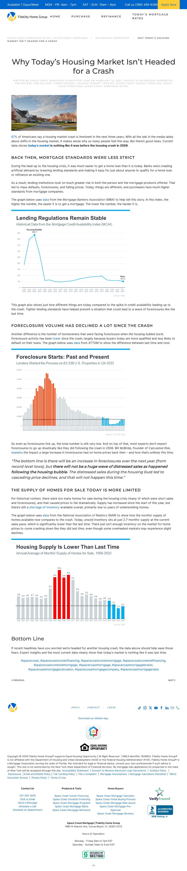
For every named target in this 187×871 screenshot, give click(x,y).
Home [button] (55, 16)
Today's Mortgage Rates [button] (150, 16)
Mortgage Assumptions (113, 774)
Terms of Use (59, 777)
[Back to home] (27, 16)
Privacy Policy (39, 777)
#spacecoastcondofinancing (59, 660)
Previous (19, 680)
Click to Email (27, 799)
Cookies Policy (158, 770)
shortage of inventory (44, 507)
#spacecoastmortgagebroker (132, 665)
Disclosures (14, 774)
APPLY (75, 707)
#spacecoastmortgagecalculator (50, 669)
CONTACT (93, 707)
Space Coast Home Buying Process (116, 799)
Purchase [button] (80, 16)
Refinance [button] (111, 16)
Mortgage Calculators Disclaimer (148, 774)
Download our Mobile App (93, 718)
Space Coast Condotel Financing (71, 799)
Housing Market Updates (96, 83)
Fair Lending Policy (64, 774)
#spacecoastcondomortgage (101, 660)
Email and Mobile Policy (37, 774)
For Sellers (43, 83)
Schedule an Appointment (27, 809)
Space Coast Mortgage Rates (106, 86)
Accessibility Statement (75, 770)
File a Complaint (88, 774)
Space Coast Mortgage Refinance (71, 810)
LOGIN (111, 707)
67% (14, 136)
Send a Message (27, 802)
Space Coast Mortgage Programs (71, 802)
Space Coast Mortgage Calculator (115, 795)
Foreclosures (64, 83)
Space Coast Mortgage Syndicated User (60, 80)
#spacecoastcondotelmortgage (55, 665)
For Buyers (23, 83)
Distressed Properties (156, 80)
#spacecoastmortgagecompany (97, 669)
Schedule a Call (27, 806)
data (46, 199)
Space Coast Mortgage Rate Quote (116, 802)
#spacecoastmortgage (94, 665)
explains (17, 452)
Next (170, 680)
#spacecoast (30, 660)
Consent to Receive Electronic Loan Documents (119, 770)
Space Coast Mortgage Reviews (115, 813)
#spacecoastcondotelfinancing (144, 660)
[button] (93, 865)
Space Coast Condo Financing (138, 83)
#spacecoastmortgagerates (140, 669)
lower (56, 338)
